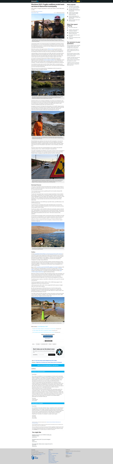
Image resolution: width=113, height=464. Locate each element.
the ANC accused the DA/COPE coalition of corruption (47, 267)
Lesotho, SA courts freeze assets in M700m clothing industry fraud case (73, 13)
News (61, 1)
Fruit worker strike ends (73, 27)
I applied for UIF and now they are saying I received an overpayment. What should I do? (73, 63)
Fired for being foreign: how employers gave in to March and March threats (74, 17)
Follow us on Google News (52, 455)
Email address (35, 354)
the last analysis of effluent (49, 59)
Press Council (42, 453)
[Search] (81, 1)
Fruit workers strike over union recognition (74, 35)
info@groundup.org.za (69, 452)
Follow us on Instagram (52, 460)
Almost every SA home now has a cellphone (74, 38)
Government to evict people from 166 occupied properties (74, 7)
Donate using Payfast (48, 336)
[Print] (50, 341)
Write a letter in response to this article (47, 365)
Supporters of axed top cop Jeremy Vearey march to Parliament (49, 362)
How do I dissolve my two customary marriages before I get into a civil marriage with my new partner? (73, 46)
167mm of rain (50, 49)
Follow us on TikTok (51, 456)
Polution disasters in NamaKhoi (37, 403)
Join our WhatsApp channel (52, 462)
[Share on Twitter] (47, 341)
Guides (69, 1)
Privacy (50, 452)
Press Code (39, 454)
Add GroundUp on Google (61, 12)
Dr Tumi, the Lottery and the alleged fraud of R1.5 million (45, 360)
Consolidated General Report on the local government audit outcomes (48, 253)
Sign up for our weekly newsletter (53, 453)
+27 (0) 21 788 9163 (69, 453)
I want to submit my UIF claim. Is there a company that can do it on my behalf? (73, 50)
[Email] (48, 341)
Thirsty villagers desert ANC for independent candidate (42, 330)
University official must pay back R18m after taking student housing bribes (74, 9)
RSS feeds (50, 454)
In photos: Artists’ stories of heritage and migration (74, 30)
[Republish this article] (51, 341)
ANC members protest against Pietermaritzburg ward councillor (43, 332)
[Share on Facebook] (45, 341)
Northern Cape (36, 12)
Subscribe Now (51, 354)
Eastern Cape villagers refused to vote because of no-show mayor (44, 328)
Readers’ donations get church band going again (74, 20)
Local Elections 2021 (42, 326)
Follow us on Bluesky (51, 459)
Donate (78, 1)
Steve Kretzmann (39, 11)
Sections (65, 1)
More (73, 1)
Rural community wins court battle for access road (74, 33)
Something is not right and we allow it (38, 371)
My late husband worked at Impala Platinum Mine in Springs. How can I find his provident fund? (73, 54)
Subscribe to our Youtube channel (53, 461)
